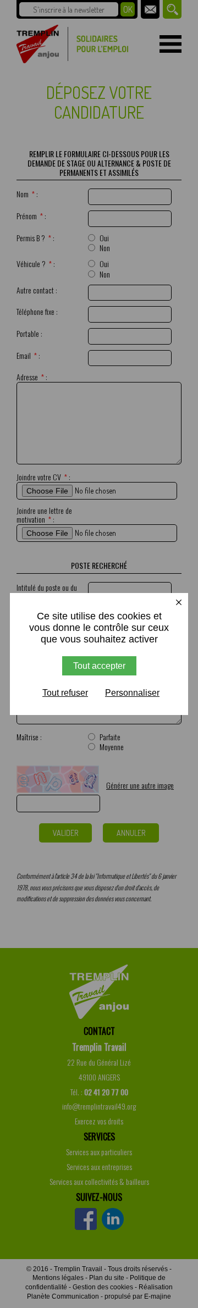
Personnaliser (132, 692)
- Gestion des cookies (101, 1287)
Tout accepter (99, 665)
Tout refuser (65, 692)
